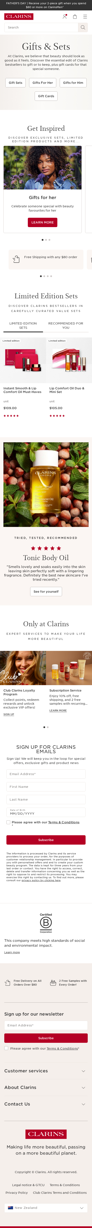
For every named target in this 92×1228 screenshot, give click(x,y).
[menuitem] (64, 16)
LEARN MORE (42, 222)
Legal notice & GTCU (28, 1199)
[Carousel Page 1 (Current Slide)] (42, 240)
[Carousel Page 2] (46, 240)
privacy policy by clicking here (41, 880)
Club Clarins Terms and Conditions (60, 1207)
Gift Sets (15, 82)
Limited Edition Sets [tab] (23, 325)
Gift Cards (46, 96)
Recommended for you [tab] (65, 325)
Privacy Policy (17, 1207)
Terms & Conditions (63, 822)
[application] (42, 189)
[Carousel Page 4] (51, 276)
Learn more (12, 952)
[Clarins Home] (18, 16)
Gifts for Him (73, 82)
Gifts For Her (43, 82)
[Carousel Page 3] (49, 240)
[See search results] (83, 27)
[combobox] (46, 1223)
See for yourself (46, 591)
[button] (46, 1086)
